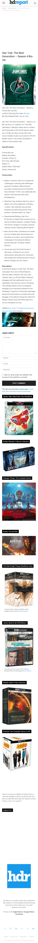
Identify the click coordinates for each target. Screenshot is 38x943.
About (6, 937)
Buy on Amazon (26, 671)
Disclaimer (23, 937)
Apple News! (18, 912)
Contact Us (14, 937)
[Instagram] (10, 929)
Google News (29, 912)
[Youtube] (33, 929)
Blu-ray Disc (12, 8)
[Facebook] (5, 929)
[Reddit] (22, 929)
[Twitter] (27, 929)
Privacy (31, 937)
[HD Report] (19, 2)
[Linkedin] (16, 929)
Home (4, 8)
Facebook (19, 914)
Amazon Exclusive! (22, 611)
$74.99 (26, 113)
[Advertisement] (19, 31)
